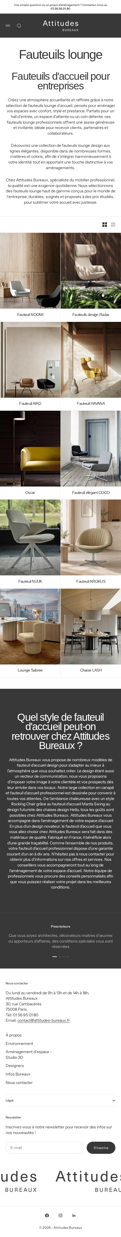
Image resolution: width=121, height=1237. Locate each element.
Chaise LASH (91, 670)
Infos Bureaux (18, 1074)
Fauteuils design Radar (90, 314)
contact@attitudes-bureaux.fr (43, 1020)
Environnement (19, 1043)
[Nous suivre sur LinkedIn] (74, 1215)
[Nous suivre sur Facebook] (47, 1215)
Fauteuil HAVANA (91, 403)
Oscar (30, 492)
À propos (14, 1035)
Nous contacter (19, 1082)
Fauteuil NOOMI (30, 314)
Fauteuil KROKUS (90, 581)
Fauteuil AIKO (30, 403)
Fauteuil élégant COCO (90, 492)
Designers (15, 1065)
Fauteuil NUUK (30, 581)
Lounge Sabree (30, 670)
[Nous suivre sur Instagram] (60, 1215)
